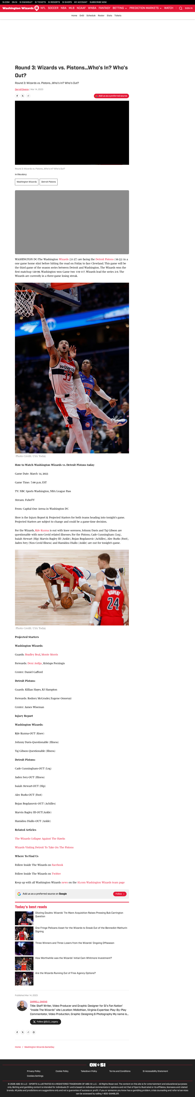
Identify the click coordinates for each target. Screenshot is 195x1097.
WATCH (168, 8)
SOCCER (53, 8)
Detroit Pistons (48, 182)
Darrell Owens (22, 89)
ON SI (14, 2)
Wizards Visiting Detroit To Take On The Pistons (44, 847)
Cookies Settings (35, 1076)
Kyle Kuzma (42, 530)
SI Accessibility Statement (155, 1071)
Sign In (189, 8)
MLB (71, 8)
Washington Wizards (27, 182)
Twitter (56, 873)
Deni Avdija (35, 663)
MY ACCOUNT (80, 2)
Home (74, 16)
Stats (109, 16)
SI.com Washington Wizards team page (101, 882)
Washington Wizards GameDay (39, 1047)
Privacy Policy (33, 1071)
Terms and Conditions (119, 1071)
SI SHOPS (67, 2)
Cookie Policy (62, 1071)
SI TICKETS (40, 2)
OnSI (82, 16)
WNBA (92, 8)
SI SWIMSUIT (26, 2)
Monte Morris (49, 654)
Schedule (91, 16)
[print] (34, 1032)
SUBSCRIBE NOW (98, 2)
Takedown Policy (89, 1071)
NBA (63, 8)
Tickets (117, 16)
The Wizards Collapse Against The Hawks (40, 838)
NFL (43, 8)
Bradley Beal (32, 654)
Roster (101, 16)
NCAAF (81, 8)
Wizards (63, 259)
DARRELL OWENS (38, 1002)
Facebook (57, 864)
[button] (120, 8)
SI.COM (6, 2)
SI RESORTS (54, 2)
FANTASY (104, 8)
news (65, 882)
